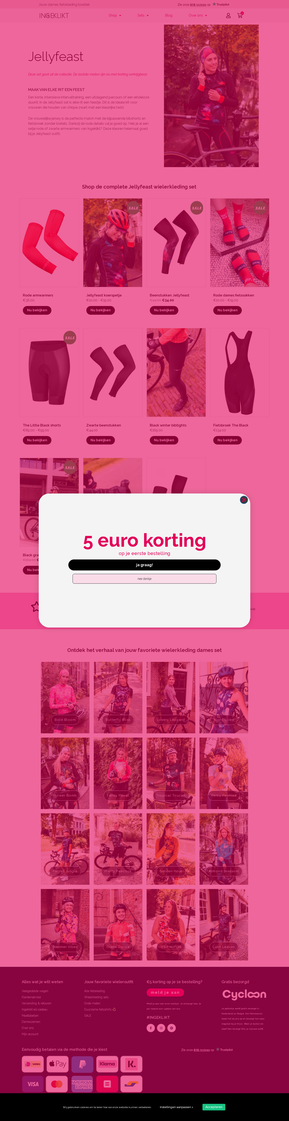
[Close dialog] (244, 500)
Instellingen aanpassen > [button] (176, 1107)
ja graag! (144, 565)
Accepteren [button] (213, 1107)
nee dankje (144, 578)
